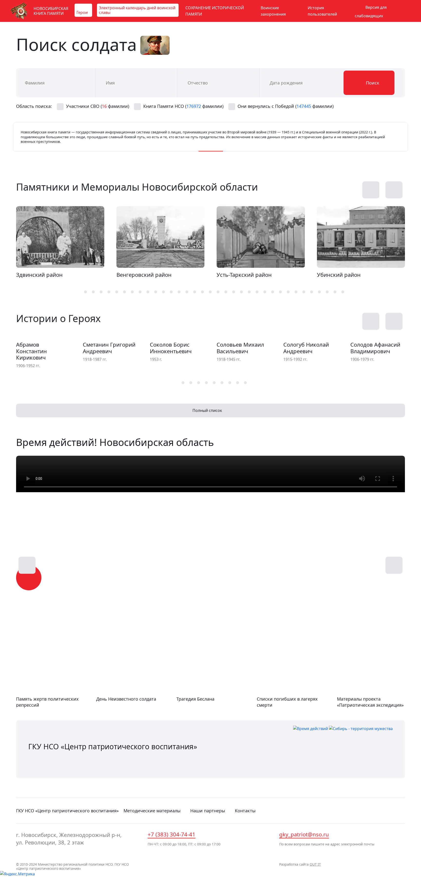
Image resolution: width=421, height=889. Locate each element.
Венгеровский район (144, 274)
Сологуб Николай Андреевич (306, 347)
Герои (82, 12)
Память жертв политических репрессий (47, 702)
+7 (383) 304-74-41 (171, 834)
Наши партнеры (207, 811)
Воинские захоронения (273, 11)
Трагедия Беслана (195, 699)
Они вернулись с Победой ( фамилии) (286, 106)
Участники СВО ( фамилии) (97, 106)
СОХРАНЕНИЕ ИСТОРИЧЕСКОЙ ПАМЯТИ (214, 11)
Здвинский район (39, 274)
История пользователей (322, 11)
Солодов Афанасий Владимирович (375, 347)
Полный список (207, 410)
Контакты (245, 811)
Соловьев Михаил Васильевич (240, 347)
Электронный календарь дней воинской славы (137, 10)
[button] (393, 189)
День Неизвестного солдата (126, 699)
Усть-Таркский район (244, 274)
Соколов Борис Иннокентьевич (170, 347)
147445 (304, 106)
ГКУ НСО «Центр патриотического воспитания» (67, 811)
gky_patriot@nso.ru (304, 834)
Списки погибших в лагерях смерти (287, 702)
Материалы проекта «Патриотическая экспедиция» (370, 702)
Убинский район (339, 274)
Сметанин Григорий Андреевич (109, 347)
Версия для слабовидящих (371, 12)
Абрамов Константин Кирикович (31, 351)
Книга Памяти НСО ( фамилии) (183, 106)
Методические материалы (152, 811)
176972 (193, 106)
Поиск (372, 83)
